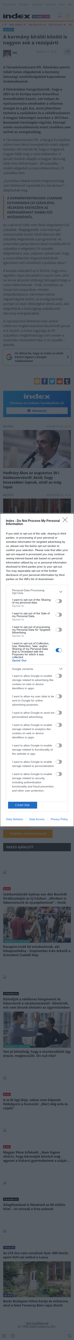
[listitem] (37, 591)
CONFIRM (22, 805)
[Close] (66, 521)
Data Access (37, 819)
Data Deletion (14, 819)
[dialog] (37, 670)
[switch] (59, 601)
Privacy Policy (59, 819)
